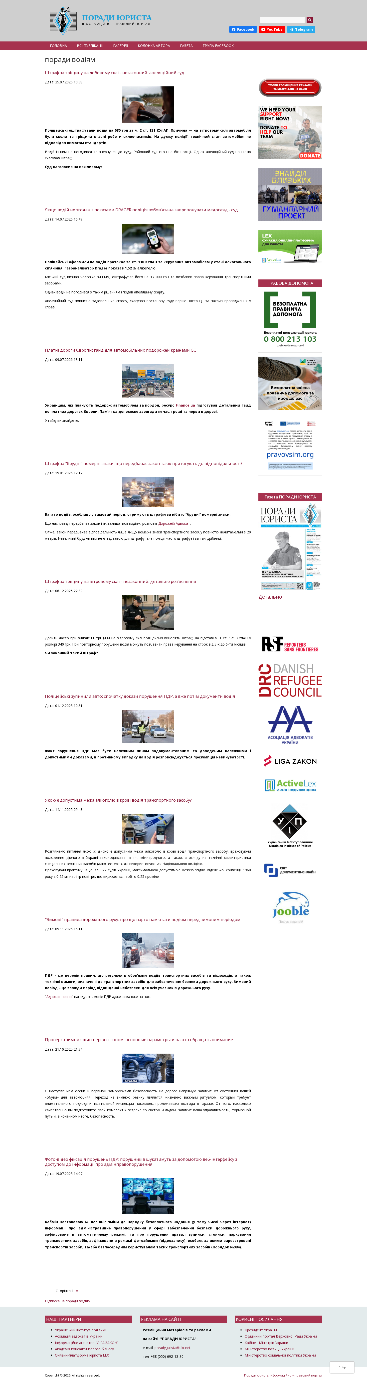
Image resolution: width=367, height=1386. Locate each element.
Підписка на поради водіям (67, 1301)
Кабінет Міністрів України (266, 1342)
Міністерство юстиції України (269, 1349)
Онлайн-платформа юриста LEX (82, 1355)
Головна (58, 45)
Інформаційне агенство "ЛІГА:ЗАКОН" (87, 1342)
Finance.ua (185, 405)
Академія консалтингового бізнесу (84, 1349)
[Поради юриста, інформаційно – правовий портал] (62, 20)
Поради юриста (117, 17)
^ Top (342, 1367)
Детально (270, 596)
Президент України (261, 1330)
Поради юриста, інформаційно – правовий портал (283, 1375)
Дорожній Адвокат (174, 523)
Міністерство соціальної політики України (280, 1355)
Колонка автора (154, 45)
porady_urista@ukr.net (172, 1347)
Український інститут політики (80, 1330)
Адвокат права (59, 996)
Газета (186, 45)
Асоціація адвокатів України (78, 1336)
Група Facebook (218, 45)
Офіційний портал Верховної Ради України (281, 1336)
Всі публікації (90, 45)
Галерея (120, 45)
